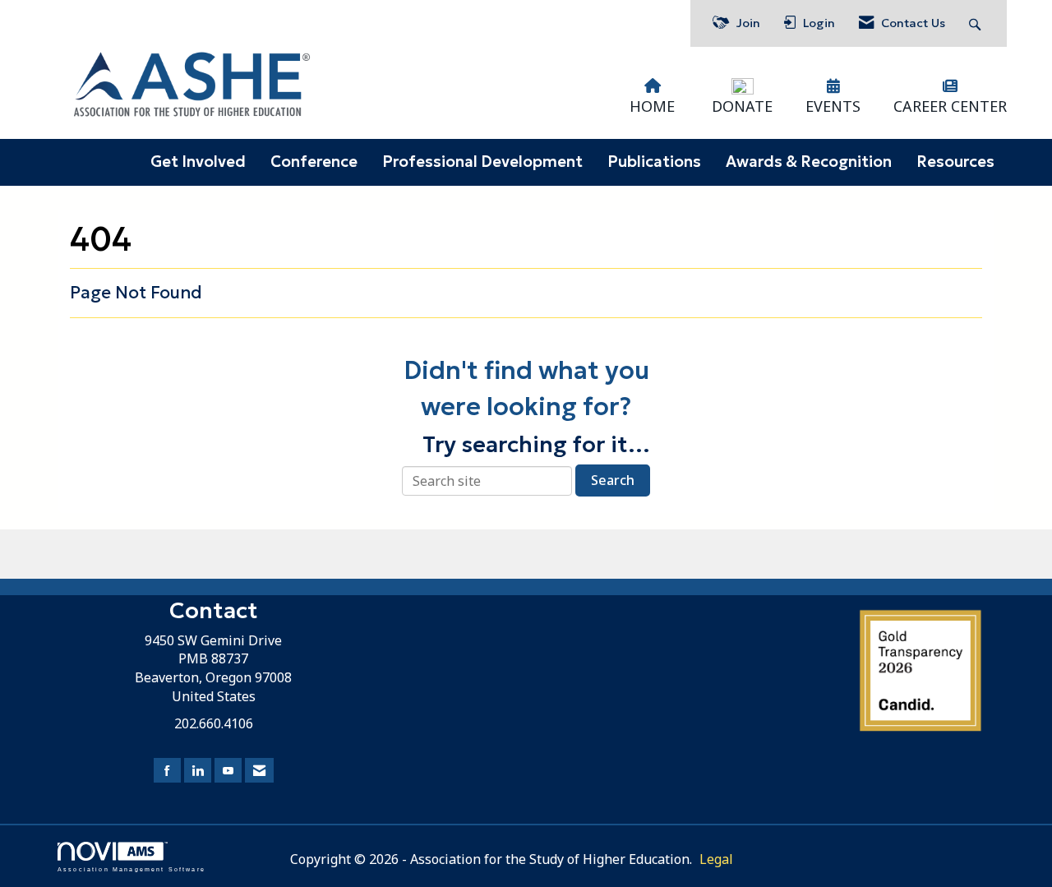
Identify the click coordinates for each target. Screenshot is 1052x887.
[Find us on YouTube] (228, 770)
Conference (314, 161)
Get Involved (198, 161)
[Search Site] (976, 23)
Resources (955, 161)
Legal (716, 859)
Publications (654, 161)
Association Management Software (131, 869)
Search (612, 480)
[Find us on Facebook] (167, 770)
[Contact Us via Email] (259, 770)
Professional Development (482, 161)
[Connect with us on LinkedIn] (197, 770)
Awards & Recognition (809, 161)
